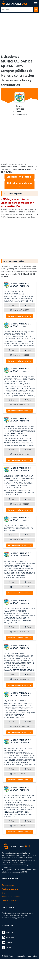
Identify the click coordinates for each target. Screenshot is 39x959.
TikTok (8, 947)
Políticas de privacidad (10, 901)
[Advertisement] (19, 32)
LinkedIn (8, 942)
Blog (3, 893)
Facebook (9, 932)
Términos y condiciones (11, 897)
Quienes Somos (8, 885)
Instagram (9, 937)
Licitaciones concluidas (19, 183)
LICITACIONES (17, 3)
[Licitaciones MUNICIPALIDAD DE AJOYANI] (7, 285)
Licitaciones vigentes (18, 176)
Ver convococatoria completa (19, 316)
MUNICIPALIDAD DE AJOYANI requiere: (20, 284)
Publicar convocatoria (10, 889)
